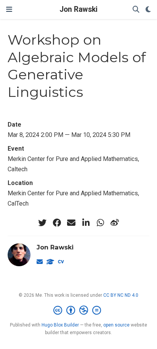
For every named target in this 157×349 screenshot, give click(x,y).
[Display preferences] (148, 9)
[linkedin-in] (85, 222)
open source (116, 325)
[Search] (136, 9)
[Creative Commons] (78, 310)
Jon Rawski (78, 9)
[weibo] (114, 222)
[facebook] (56, 222)
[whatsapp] (100, 222)
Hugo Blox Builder (60, 325)
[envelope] (71, 222)
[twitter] (42, 222)
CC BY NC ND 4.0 (120, 295)
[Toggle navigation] (9, 9)
